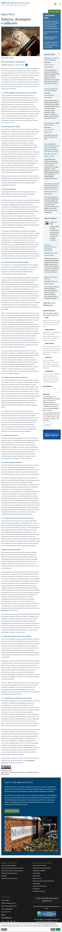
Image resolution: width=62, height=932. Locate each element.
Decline (53, 929)
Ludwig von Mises (19, 65)
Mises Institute (48, 132)
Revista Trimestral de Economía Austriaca (12, 870)
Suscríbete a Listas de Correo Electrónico (43, 881)
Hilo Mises (4, 876)
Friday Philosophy (49, 95)
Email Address (48, 386)
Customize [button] (4, 929)
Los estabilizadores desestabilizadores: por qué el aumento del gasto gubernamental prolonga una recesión (51, 148)
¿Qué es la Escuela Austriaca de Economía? (12, 868)
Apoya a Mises (36, 883)
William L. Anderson (49, 156)
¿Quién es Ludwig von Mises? (8, 865)
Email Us (3, 914)
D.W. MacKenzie (48, 67)
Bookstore (48, 357)
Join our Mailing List (6, 917)
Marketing (46, 394)
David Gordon (48, 97)
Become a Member (12, 811)
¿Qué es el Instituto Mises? (39, 865)
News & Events (49, 343)
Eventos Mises (36, 873)
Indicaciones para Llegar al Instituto (42, 868)
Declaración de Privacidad (39, 886)
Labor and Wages (20, 61)
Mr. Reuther (4, 610)
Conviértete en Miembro (39, 870)
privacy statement (50, 418)
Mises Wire (8, 15)
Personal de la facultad (39, 891)
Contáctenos (36, 888)
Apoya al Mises (54, 11)
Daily (46, 318)
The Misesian (49, 371)
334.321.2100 (8, 909)
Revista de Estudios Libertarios (9, 873)
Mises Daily (54, 253)
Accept (58, 929)
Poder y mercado (48, 65)
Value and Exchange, (10, 61)
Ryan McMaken (48, 194)
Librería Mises (36, 876)
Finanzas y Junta (37, 878)
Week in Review (49, 329)
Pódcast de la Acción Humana (9, 878)
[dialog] (31, 927)
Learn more (46, 408)
